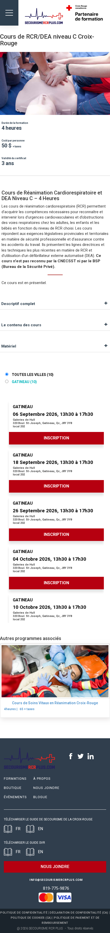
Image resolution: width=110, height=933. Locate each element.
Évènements (15, 797)
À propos (42, 778)
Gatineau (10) (24, 382)
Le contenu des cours (21, 325)
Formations (15, 778)
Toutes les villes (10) (32, 375)
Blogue (40, 797)
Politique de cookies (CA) (31, 917)
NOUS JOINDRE (55, 866)
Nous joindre (46, 788)
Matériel (8, 346)
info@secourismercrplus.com (56, 880)
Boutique (12, 788)
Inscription (56, 438)
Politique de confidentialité (23, 912)
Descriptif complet (18, 303)
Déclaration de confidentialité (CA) (79, 912)
